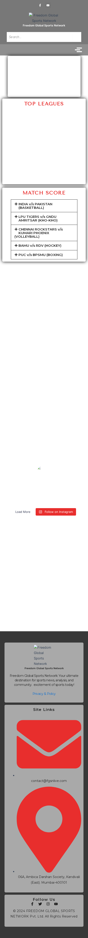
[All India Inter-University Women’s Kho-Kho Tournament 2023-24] (44, 143)
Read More (44, 611)
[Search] (77, 37)
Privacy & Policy (44, 694)
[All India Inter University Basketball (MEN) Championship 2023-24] (44, 124)
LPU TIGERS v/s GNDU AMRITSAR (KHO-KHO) (37, 218)
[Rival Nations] (44, 114)
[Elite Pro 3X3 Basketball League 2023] (44, 134)
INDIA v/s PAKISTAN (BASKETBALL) (35, 206)
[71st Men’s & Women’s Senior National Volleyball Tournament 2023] (44, 175)
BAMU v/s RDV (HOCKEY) (39, 245)
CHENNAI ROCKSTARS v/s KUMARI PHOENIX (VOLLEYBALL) (38, 232)
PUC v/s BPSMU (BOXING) (40, 254)
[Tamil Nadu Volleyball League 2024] (44, 166)
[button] (44, 206)
